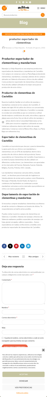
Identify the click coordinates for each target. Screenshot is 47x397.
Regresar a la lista (23, 256)
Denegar (23, 381)
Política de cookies (22, 393)
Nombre (5, 307)
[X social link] (19, 2)
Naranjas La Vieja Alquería (15, 48)
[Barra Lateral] (3, 122)
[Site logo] (23, 8)
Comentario (7, 280)
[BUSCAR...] (43, 15)
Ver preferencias (23, 387)
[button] (43, 350)
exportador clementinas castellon (18, 34)
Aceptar (23, 374)
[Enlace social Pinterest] (23, 2)
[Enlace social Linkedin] (26, 2)
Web (3, 328)
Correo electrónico (9, 317)
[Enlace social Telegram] (30, 2)
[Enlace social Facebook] (16, 2)
